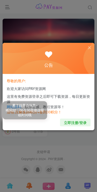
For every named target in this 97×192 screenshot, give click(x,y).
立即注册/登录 (75, 122)
